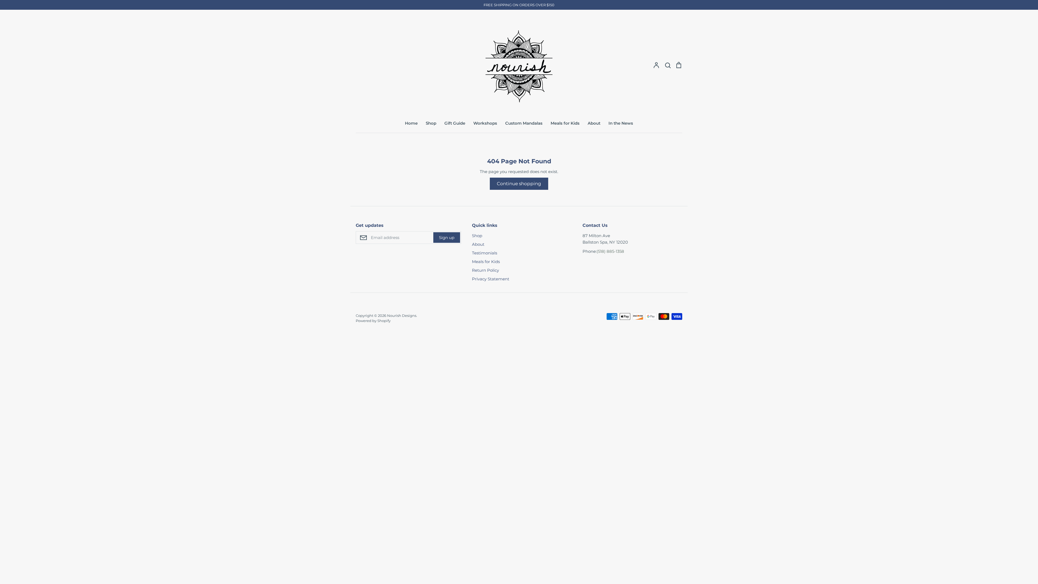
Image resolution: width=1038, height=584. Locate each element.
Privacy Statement (490, 278)
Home (411, 123)
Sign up (446, 237)
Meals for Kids (565, 123)
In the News (620, 123)
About (594, 123)
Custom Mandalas (524, 123)
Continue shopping (519, 183)
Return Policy (485, 270)
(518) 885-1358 (610, 251)
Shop (431, 123)
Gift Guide (454, 123)
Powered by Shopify (373, 320)
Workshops (485, 123)
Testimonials (484, 253)
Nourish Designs (401, 315)
